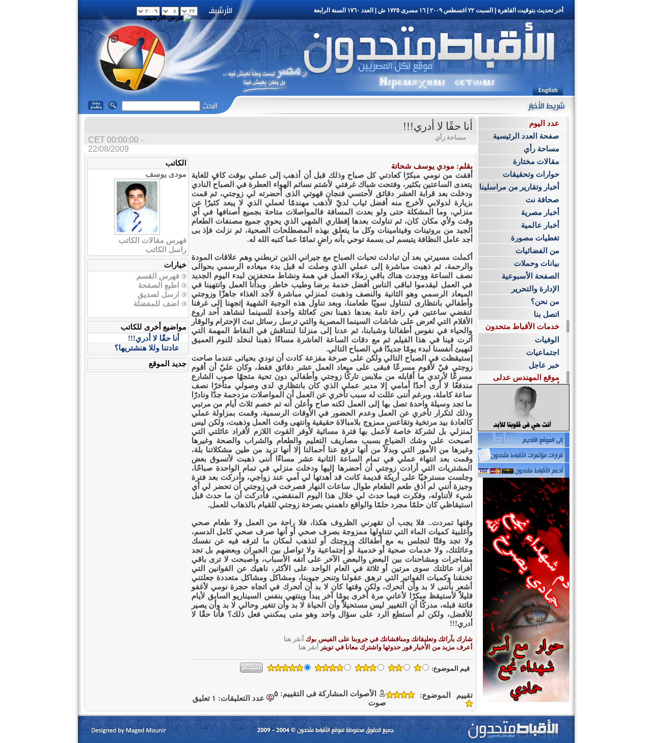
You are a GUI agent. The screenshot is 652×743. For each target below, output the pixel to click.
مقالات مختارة (536, 161)
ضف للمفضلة (155, 303)
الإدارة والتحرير (535, 289)
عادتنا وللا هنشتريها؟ (147, 348)
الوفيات (547, 340)
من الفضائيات (537, 250)
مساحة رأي (541, 149)
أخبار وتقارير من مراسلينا (519, 187)
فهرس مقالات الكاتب (152, 240)
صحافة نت (542, 200)
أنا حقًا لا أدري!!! (153, 338)
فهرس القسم (158, 276)
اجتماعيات (542, 352)
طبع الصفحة (157, 285)
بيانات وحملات (536, 263)
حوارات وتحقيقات (531, 174)
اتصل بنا (546, 314)
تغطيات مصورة (535, 238)
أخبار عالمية (540, 225)
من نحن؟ (545, 301)
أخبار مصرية (540, 212)
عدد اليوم (544, 123)
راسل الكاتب (166, 249)
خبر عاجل (544, 365)
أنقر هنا (294, 639)
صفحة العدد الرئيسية (526, 136)
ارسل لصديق (158, 294)
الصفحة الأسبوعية (530, 276)
